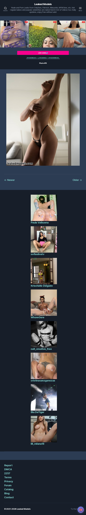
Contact (9, 497)
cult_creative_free (41, 348)
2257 (7, 473)
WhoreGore (37, 317)
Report (8, 465)
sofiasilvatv (37, 254)
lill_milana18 (37, 443)
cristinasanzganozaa (43, 380)
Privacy (8, 481)
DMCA (8, 469)
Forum (8, 485)
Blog (6, 493)
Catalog (8, 489)
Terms (8, 477)
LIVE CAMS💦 (43, 53)
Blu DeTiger (37, 412)
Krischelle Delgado (42, 285)
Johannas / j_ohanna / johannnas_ (43, 58)
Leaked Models (43, 4)
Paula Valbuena (40, 222)
